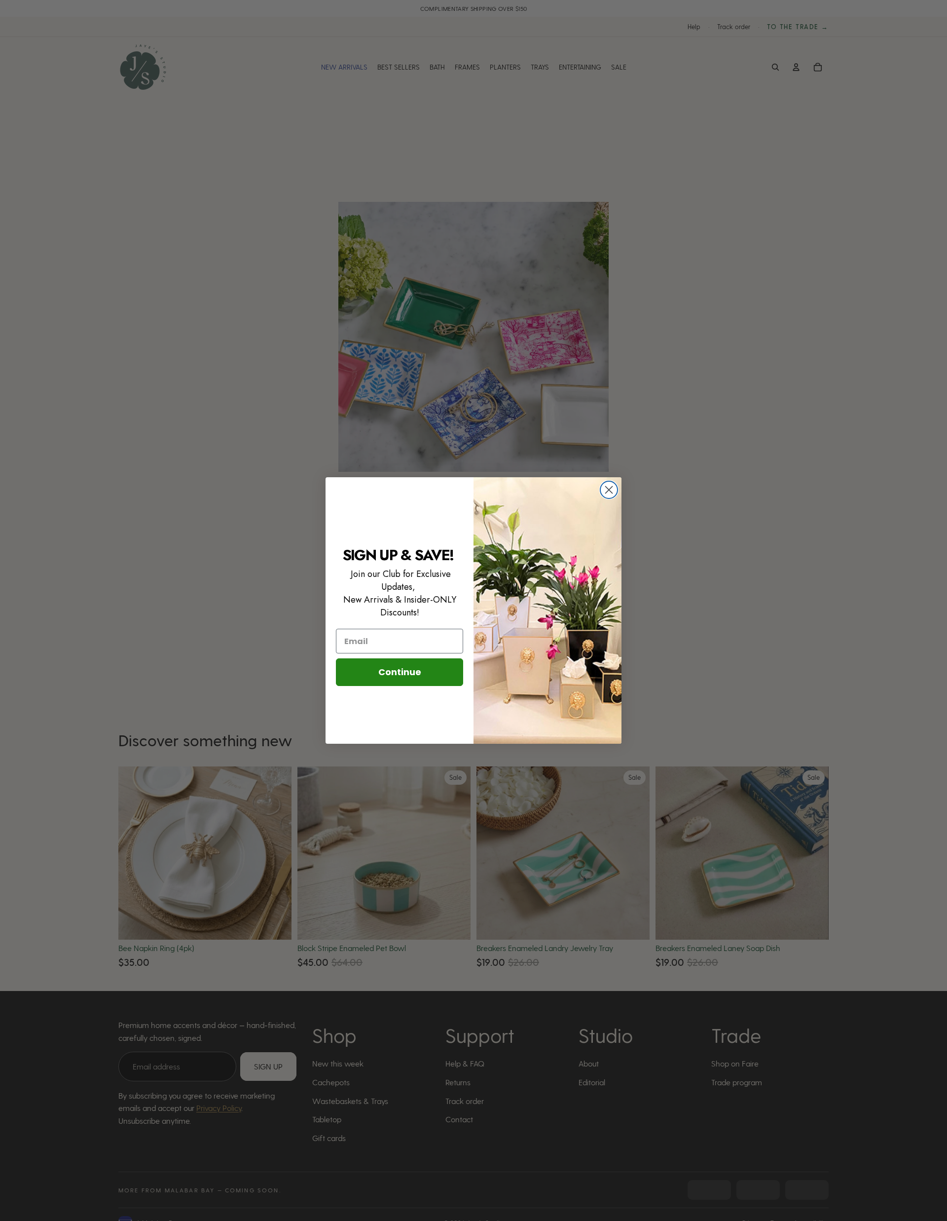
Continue (399, 672)
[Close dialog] (609, 489)
